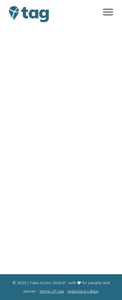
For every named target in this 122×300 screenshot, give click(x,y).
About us (61, 152)
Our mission (60, 133)
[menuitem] (105, 13)
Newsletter (60, 188)
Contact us (61, 179)
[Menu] (105, 11)
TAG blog (61, 247)
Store (60, 170)
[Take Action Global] (50, 14)
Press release (61, 239)
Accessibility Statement (61, 198)
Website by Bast (83, 291)
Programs (61, 142)
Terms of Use (51, 291)
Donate (60, 161)
